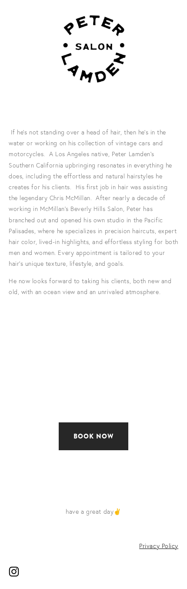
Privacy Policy (158, 546)
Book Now (93, 436)
